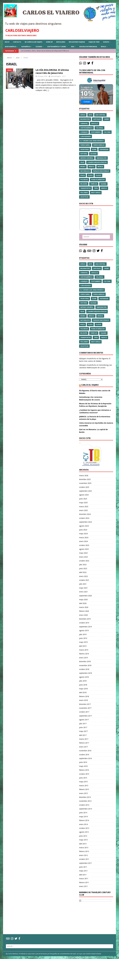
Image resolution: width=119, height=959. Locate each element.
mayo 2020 (83, 599)
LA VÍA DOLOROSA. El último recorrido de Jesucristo (52, 71)
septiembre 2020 (85, 596)
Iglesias (93, 154)
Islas (82, 162)
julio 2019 (82, 634)
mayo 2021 (83, 588)
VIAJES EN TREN (94, 42)
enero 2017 (83, 747)
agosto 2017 (84, 719)
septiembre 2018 (85, 673)
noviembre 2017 (85, 708)
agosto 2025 (84, 495)
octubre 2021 (84, 580)
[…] (48, 90)
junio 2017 (83, 727)
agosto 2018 (84, 677)
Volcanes (84, 193)
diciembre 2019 (85, 619)
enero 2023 (83, 557)
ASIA (72, 47)
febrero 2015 (84, 789)
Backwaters (85, 119)
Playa (90, 175)
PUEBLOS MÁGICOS (98, 180)
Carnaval (84, 124)
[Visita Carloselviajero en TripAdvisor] (89, 251)
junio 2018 (83, 685)
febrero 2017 (84, 743)
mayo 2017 (83, 731)
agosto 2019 (84, 630)
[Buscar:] (96, 237)
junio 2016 (83, 762)
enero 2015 (83, 793)
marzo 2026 (83, 475)
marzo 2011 (83, 878)
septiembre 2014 (85, 809)
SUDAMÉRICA (25, 47)
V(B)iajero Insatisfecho (87, 358)
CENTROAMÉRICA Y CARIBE (56, 47)
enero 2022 (83, 576)
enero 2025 (83, 510)
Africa (82, 115)
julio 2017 (82, 723)
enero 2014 (83, 824)
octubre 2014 (84, 805)
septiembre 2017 (85, 716)
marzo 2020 (83, 607)
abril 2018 (82, 692)
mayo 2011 (83, 871)
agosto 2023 (84, 549)
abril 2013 (82, 844)
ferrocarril (85, 145)
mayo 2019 (83, 642)
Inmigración (102, 158)
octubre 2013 (84, 828)
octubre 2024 (84, 518)
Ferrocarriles (98, 145)
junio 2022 (83, 568)
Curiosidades (85, 136)
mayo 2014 (83, 816)
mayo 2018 (83, 689)
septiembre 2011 (85, 863)
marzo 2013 (83, 847)
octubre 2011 (84, 859)
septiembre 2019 (85, 627)
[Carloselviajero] (59, 24)
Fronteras (84, 149)
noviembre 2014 (85, 801)
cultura (107, 132)
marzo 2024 (83, 537)
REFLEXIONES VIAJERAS (77, 42)
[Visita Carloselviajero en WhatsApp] (80, 64)
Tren (96, 188)
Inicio (7, 42)
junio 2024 (83, 530)
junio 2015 (83, 778)
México (91, 167)
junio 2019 (83, 638)
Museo (82, 167)
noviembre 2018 (85, 665)
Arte (90, 115)
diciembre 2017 (85, 704)
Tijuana (103, 184)
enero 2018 (83, 700)
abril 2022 (82, 572)
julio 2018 (82, 681)
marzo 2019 (83, 650)
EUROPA (106, 42)
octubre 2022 (84, 561)
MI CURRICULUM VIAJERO (33, 42)
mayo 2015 (83, 781)
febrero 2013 (84, 851)
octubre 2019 (84, 623)
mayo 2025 (83, 502)
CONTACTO (17, 42)
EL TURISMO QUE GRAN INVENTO (92, 141)
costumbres (96, 132)
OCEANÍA (39, 47)
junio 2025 (83, 499)
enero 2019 (83, 658)
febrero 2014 (84, 820)
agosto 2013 (84, 832)
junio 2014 (83, 812)
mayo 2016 (83, 766)
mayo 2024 (83, 533)
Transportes (85, 188)
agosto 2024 (84, 526)
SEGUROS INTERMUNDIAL (88, 47)
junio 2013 (83, 836)
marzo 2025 (83, 506)
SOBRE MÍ (49, 42)
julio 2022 (82, 564)
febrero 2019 (84, 654)
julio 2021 (82, 584)
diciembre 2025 (85, 479)
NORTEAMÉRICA (10, 47)
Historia (83, 154)
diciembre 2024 (85, 514)
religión (83, 184)
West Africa (95, 193)
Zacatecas (84, 197)
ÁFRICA (103, 47)
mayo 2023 (83, 553)
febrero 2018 (84, 696)
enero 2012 (83, 855)
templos (93, 184)
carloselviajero (55, 76)
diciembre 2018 (85, 661)
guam (94, 149)
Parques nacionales (101, 171)
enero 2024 (83, 541)
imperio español (86, 158)
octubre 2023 (84, 545)
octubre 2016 (84, 754)
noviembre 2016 (85, 750)
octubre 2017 (84, 712)
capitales (97, 119)
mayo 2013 (83, 840)
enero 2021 (83, 592)
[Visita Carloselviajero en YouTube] (84, 251)
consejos (84, 132)
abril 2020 (82, 603)
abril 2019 (82, 646)
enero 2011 (83, 886)
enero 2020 (83, 615)
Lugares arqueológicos (97, 162)
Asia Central (100, 115)
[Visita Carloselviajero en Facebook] (92, 64)
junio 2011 (83, 867)
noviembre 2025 (85, 483)
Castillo (94, 124)
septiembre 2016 (85, 758)
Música (100, 167)
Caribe (106, 119)
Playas (98, 175)
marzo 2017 (83, 739)
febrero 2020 (84, 611)
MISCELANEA (60, 42)
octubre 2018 (84, 669)
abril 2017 (82, 735)
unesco (104, 188)
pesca (82, 175)
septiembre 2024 (85, 522)
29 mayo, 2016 (42, 76)
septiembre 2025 (85, 491)
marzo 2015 (83, 785)
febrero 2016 (84, 770)
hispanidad (104, 149)
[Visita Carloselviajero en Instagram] (84, 64)
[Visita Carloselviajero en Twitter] (88, 64)
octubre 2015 (84, 774)
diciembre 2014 (85, 797)
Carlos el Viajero (90, 385)
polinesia (84, 180)
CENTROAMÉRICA (86, 128)
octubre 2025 (84, 487)
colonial (99, 128)
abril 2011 (82, 875)
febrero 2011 (84, 882)
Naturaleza (85, 171)
